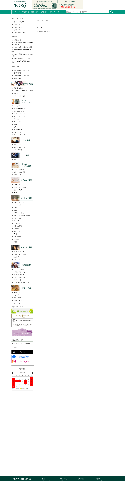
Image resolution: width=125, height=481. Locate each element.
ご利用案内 (25, 12)
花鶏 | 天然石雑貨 (19, 88)
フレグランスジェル (19, 135)
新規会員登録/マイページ (46, 1)
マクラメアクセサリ (19, 272)
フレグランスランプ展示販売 (22, 343)
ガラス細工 (17, 239)
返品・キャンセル (55, 12)
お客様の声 (17, 30)
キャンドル (17, 259)
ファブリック (17, 144)
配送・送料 (34, 12)
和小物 (15, 242)
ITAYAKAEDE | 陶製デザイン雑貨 (23, 90)
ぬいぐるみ (17, 303)
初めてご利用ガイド (19, 22)
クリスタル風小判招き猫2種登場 (23, 47)
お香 (15, 127)
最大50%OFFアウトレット (21, 70)
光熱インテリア (18, 190)
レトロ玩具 (17, 292)
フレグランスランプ (19, 113)
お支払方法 (44, 12)
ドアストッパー (18, 231)
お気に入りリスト (19, 27)
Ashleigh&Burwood (19, 105)
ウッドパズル (17, 295)
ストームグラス (18, 184)
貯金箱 (15, 210)
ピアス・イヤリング (19, 277)
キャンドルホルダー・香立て (22, 215)
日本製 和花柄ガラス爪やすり (22, 58)
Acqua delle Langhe (19, 108)
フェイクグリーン (19, 202)
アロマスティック (19, 119)
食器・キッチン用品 (19, 147)
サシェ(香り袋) (18, 129)
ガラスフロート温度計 (20, 187)
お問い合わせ (71, 1)
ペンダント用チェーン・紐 (21, 282)
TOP (38, 20)
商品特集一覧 (17, 40)
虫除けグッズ (17, 257)
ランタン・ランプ (19, 251)
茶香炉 (15, 124)
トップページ (16, 12)
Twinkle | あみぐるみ (19, 96)
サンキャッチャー (19, 218)
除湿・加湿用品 (18, 226)
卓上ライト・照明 (19, 213)
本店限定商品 (17, 78)
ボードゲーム (17, 297)
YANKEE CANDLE (19, 111)
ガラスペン (17, 159)
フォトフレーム (18, 220)
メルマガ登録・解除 (19, 32)
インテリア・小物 (19, 169)
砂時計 (15, 192)
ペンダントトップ (19, 274)
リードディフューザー (20, 116)
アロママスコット (19, 132)
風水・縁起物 (17, 236)
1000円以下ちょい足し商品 (21, 75)
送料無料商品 (17, 73)
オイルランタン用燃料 (20, 254)
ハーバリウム (17, 205)
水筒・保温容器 (18, 150)
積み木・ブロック (19, 300)
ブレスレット (17, 280)
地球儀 (15, 207)
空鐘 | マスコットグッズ (20, 93)
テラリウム (17, 223)
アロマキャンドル (19, 121)
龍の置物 (16, 228)
